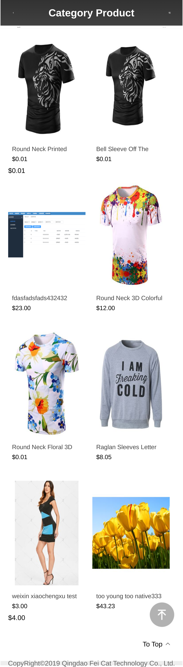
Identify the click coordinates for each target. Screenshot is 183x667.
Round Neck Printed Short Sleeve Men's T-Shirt (42, 149)
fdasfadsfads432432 (39, 298)
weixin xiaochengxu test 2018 (44, 596)
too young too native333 (129, 596)
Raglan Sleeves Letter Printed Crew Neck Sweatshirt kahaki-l (126, 447)
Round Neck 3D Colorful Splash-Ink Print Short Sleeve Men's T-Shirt (129, 298)
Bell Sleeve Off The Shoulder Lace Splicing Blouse (127, 149)
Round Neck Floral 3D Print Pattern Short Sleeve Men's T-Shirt (42, 447)
